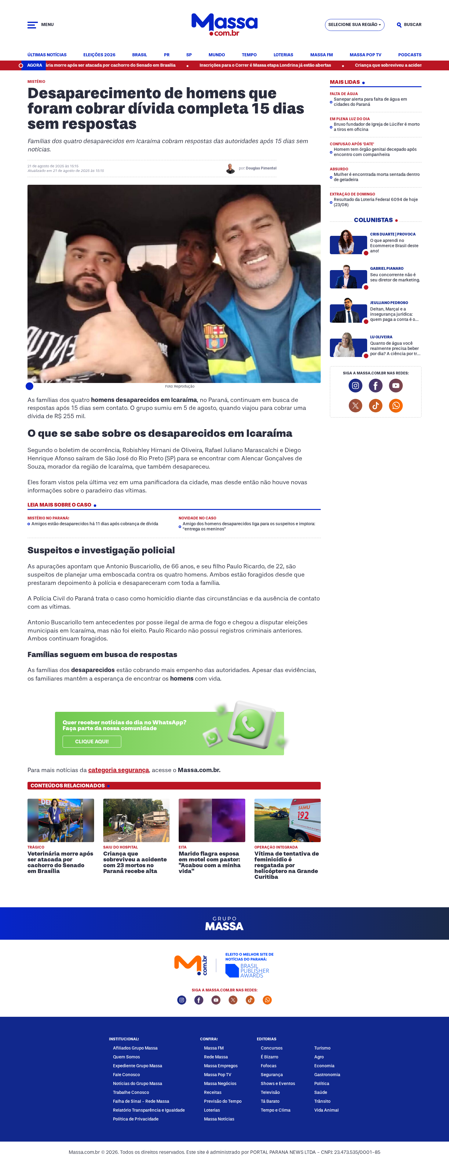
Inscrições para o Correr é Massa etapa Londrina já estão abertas (223, 65)
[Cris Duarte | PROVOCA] (348, 241)
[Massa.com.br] (225, 25)
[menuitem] (47, 55)
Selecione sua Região (353, 24)
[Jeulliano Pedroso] (348, 310)
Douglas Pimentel (261, 168)
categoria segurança (118, 770)
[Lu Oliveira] (348, 344)
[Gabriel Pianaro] (348, 275)
